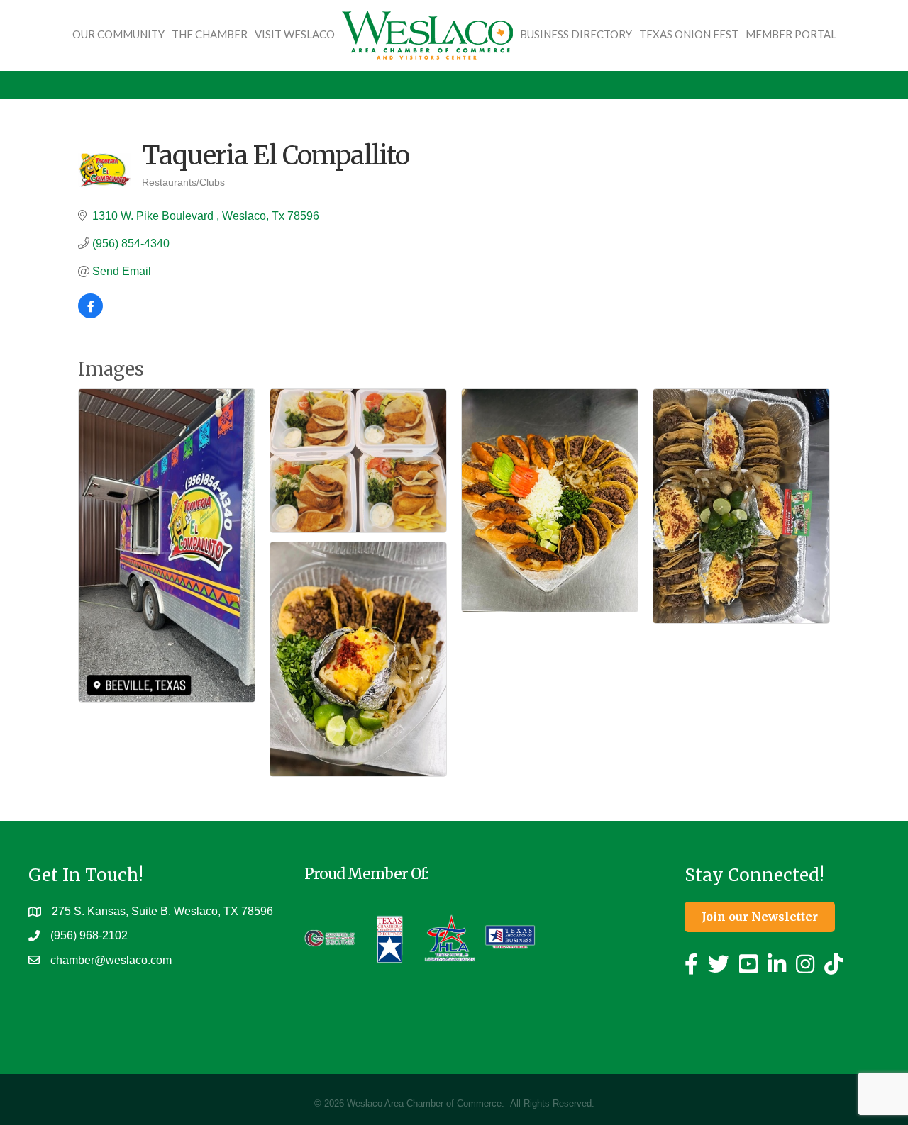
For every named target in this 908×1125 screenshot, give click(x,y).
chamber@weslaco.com (111, 960)
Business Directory (576, 34)
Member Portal (791, 34)
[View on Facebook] (90, 314)
